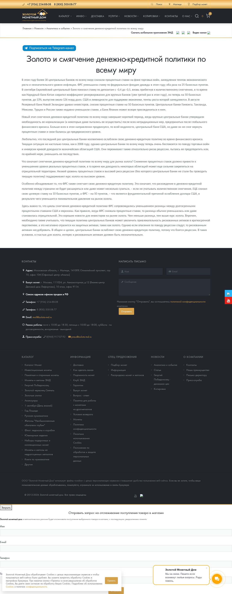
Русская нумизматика (36, 415)
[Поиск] (197, 16)
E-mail (3, 542)
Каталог (28, 356)
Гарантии (78, 385)
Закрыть (6, 507)
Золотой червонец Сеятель (39, 390)
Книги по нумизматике (37, 459)
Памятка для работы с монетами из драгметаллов (84, 405)
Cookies (10, 586)
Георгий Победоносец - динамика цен (162, 379)
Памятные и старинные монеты (42, 375)
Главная (27, 28)
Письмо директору (196, 375)
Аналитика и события (165, 364)
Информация (80, 356)
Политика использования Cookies (81, 438)
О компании (193, 356)
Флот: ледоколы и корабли (40, 430)
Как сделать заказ (83, 369)
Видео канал (200, 32)
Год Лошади (31, 410)
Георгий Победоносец (37, 385)
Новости (157, 356)
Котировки (160, 388)
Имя (2, 526)
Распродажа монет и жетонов (127, 375)
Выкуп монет (80, 390)
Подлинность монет (84, 375)
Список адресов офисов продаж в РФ (47, 294)
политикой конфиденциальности (188, 301)
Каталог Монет (33, 364)
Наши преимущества (197, 369)
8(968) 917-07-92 (55, 336)
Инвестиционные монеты (38, 369)
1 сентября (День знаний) (38, 405)
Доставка (78, 364)
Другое (29, 464)
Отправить (126, 311)
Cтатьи (157, 369)
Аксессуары (31, 400)
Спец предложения (122, 356)
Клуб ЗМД (79, 380)
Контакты (191, 364)
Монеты (77, 419)
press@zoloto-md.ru (81, 336)
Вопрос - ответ (81, 395)
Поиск (159, 4)
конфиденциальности (36, 586)
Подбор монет (119, 364)
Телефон (5, 557)
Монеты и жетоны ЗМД (38, 380)
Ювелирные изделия (36, 435)
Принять (111, 580)
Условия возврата (83, 414)
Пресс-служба (194, 380)
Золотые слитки (33, 395)
